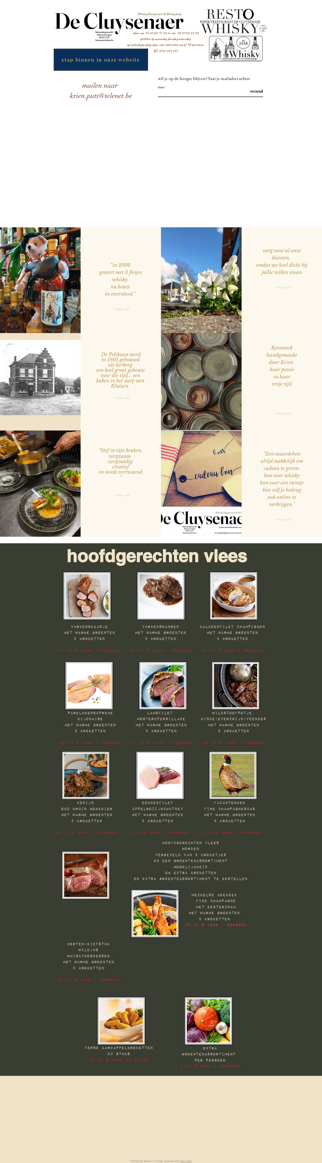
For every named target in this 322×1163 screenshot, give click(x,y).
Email (161, 87)
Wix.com (186, 1161)
